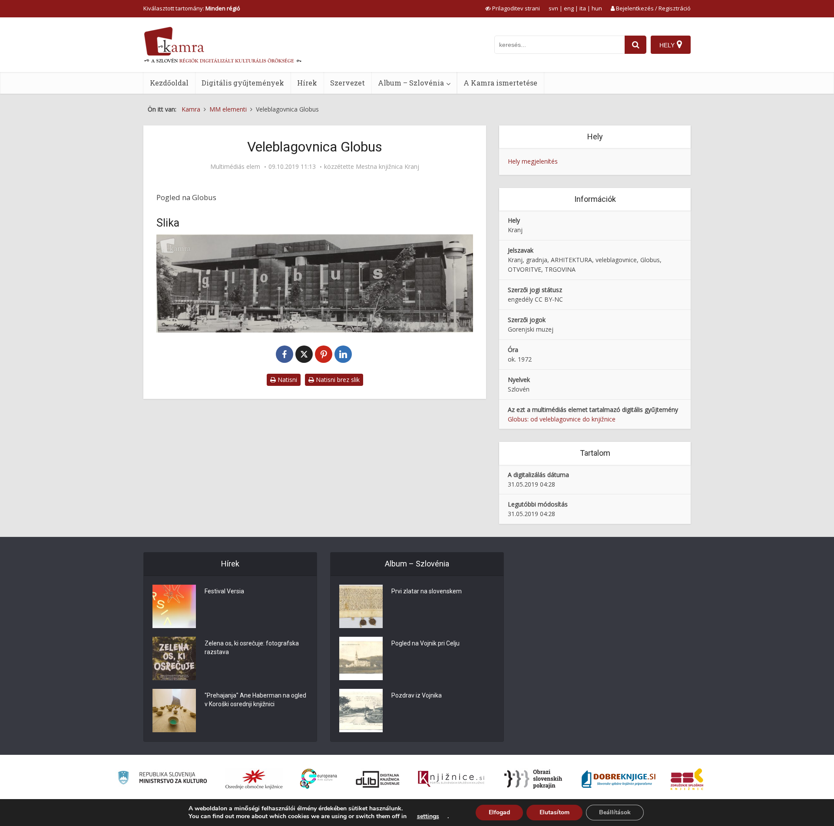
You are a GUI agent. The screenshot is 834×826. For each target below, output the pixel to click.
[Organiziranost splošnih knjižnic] (254, 779)
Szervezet (347, 82)
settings (428, 816)
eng (569, 8)
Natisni (286, 379)
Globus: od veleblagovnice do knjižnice (562, 419)
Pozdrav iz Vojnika (416, 695)
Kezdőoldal (169, 82)
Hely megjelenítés (533, 161)
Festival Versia (224, 591)
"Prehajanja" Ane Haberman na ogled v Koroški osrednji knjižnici (255, 700)
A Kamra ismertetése (500, 82)
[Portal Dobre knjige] (618, 779)
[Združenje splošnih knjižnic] (687, 779)
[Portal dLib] (378, 779)
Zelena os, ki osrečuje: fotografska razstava (252, 647)
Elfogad (499, 812)
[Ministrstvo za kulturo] (162, 779)
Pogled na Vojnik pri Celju (425, 643)
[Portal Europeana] (318, 779)
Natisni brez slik (337, 379)
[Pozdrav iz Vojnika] (361, 710)
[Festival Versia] (174, 606)
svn (553, 8)
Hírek (307, 82)
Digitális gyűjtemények (243, 82)
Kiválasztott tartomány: (191, 8)
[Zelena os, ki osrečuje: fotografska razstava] (174, 658)
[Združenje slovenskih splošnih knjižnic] (451, 779)
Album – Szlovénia (411, 82)
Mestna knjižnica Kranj (387, 167)
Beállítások (615, 812)
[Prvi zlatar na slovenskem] (361, 606)
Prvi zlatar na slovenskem (426, 591)
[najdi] (635, 45)
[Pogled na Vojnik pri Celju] (361, 658)
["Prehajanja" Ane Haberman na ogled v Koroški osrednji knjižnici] (174, 710)
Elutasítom (554, 812)
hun (597, 8)
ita (582, 8)
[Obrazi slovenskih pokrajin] (533, 779)
